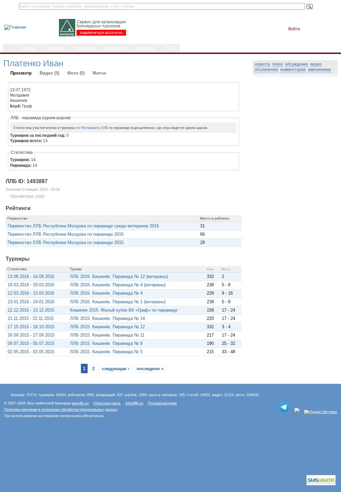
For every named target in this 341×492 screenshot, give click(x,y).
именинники (319, 69)
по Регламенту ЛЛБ (92, 127)
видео (316, 64)
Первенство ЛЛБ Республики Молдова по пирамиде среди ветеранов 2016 (83, 225)
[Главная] (15, 27)
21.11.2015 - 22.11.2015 (31, 318)
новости (262, 64)
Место (225, 269)
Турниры (55, 48)
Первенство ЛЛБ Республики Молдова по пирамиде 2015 (66, 242)
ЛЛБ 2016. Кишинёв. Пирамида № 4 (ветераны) (118, 284)
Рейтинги (85, 48)
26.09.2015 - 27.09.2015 (31, 335)
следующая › (115, 368)
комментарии (293, 69)
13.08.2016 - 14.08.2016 (31, 276)
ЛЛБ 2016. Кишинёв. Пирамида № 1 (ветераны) (118, 301)
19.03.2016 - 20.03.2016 (31, 284)
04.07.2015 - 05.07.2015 (31, 343)
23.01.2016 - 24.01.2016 (31, 301)
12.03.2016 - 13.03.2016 (31, 293)
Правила (145, 48)
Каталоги (115, 48)
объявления (266, 69)
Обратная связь (107, 403)
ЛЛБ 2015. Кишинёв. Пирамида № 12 (107, 326)
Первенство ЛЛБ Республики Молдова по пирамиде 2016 (66, 234)
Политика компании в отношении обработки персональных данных (61, 409)
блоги (277, 64)
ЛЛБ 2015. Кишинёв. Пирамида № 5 (106, 351)
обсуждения (296, 64)
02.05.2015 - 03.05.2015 (31, 351)
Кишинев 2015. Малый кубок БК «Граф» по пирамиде (123, 310)
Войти (294, 29)
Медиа (28, 48)
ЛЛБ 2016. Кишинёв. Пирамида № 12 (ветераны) (119, 276)
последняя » (150, 368)
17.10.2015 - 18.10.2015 (31, 326)
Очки (209, 269)
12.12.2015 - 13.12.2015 (31, 310)
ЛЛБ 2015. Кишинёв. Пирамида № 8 (106, 343)
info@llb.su (134, 403)
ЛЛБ (170, 48)
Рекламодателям (162, 403)
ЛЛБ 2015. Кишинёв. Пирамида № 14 (107, 318)
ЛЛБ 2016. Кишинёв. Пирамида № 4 (106, 293)
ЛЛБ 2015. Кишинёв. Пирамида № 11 (107, 335)
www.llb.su (80, 403)
